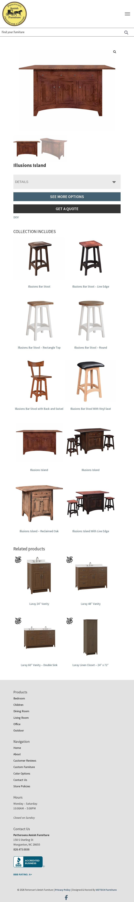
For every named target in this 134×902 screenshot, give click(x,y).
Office (16, 724)
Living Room (21, 718)
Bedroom (19, 698)
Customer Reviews (24, 760)
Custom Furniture (24, 767)
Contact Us (20, 780)
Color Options (21, 773)
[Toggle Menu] (127, 13)
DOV (16, 217)
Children (18, 705)
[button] (115, 52)
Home (17, 748)
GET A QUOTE (67, 208)
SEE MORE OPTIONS (67, 196)
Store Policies (21, 786)
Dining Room (21, 711)
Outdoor (18, 730)
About (17, 754)
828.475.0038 (21, 849)
